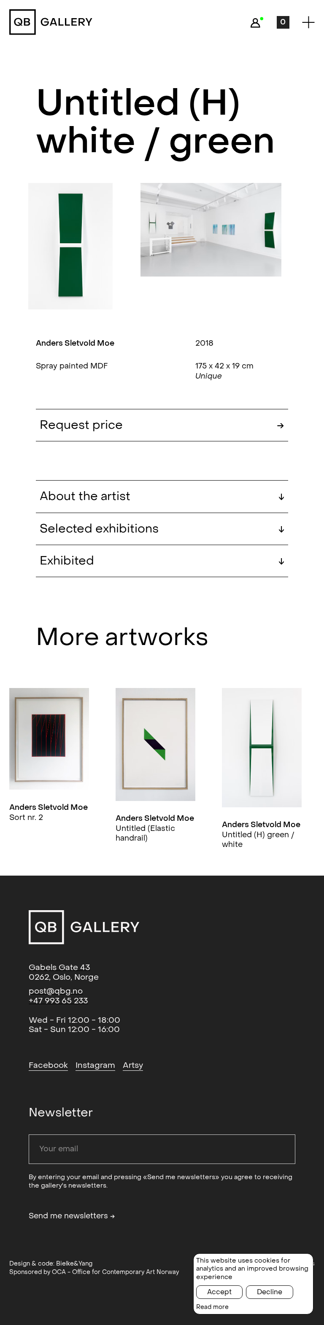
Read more (212, 1307)
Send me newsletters (72, 1216)
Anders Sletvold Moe (75, 343)
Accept (219, 1291)
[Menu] (308, 22)
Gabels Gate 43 (59, 967)
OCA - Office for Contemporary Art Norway (115, 1272)
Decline (269, 1291)
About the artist (162, 496)
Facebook (48, 1065)
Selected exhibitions (162, 529)
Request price (98, 425)
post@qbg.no (56, 991)
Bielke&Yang (74, 1264)
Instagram (95, 1065)
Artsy (133, 1065)
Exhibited (162, 561)
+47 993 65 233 (58, 1001)
